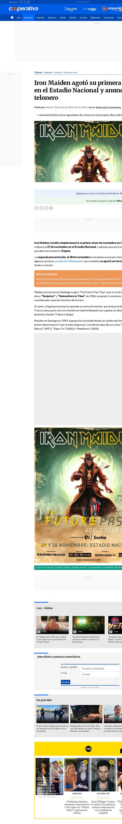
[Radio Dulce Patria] (70, 9)
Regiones (52, 18)
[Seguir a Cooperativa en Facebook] (21, 2)
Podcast (83, 18)
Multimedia (95, 18)
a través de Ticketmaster (68, 261)
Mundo (63, 18)
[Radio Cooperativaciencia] (89, 9)
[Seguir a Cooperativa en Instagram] (28, 2)
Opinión (72, 18)
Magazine (28, 18)
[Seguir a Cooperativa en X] (24, 2)
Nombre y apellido (69, 667)
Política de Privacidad (90, 687)
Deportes (40, 18)
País (19, 18)
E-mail (64, 673)
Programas (109, 18)
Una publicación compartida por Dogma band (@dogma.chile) (74, 387)
